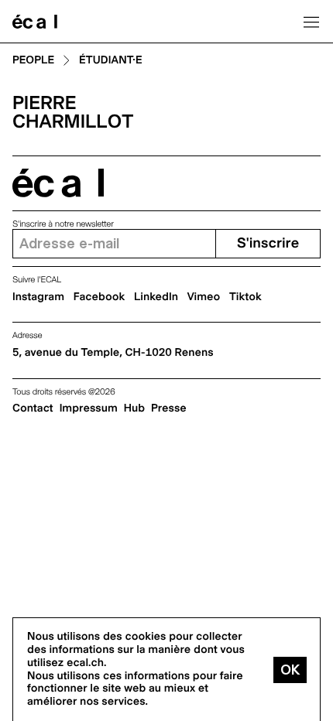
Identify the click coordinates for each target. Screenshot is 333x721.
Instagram (38, 297)
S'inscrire (268, 243)
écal (58, 183)
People (33, 61)
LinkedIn (156, 297)
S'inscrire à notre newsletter (63, 224)
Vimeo (204, 297)
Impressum (89, 408)
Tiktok (245, 297)
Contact (32, 408)
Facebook (99, 297)
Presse (169, 408)
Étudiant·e (110, 61)
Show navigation (311, 21)
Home (34, 22)
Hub (134, 408)
